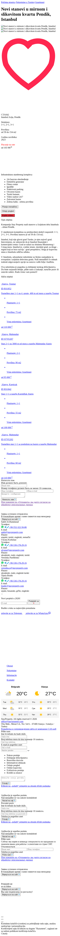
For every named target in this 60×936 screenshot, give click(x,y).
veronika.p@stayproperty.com (14, 568)
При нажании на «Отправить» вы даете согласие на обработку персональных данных (26, 503)
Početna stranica (8, 2)
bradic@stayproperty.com (12, 586)
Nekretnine (11, 670)
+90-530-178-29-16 (18, 545)
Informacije (12, 675)
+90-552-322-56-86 (18, 527)
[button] (30, 33)
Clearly (4, 933)
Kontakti (10, 680)
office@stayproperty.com (12, 721)
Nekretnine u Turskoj (25, 2)
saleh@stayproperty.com (12, 532)
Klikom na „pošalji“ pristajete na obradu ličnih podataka (25, 786)
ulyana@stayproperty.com (12, 550)
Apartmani (39, 2)
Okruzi (10, 666)
